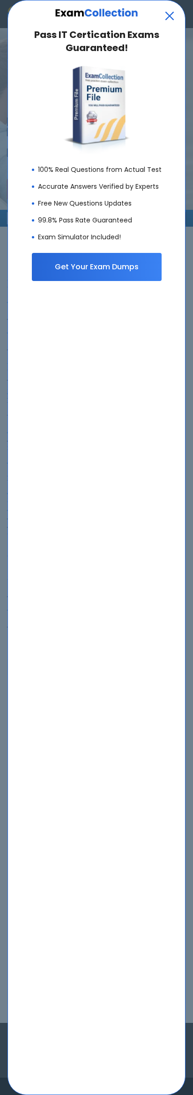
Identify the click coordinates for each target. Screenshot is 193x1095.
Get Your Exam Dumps (97, 266)
